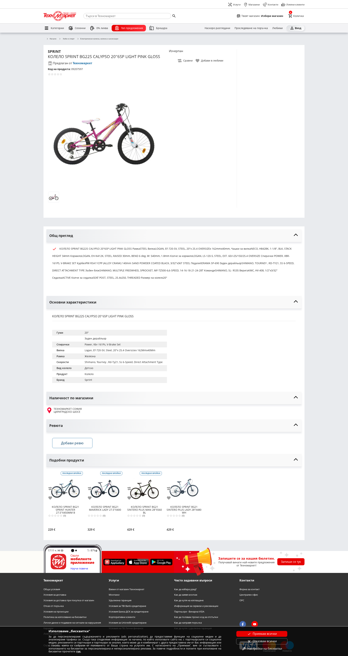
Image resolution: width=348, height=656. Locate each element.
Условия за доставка (55, 595)
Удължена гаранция (120, 600)
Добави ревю (72, 442)
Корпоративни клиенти (122, 617)
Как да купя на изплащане (189, 600)
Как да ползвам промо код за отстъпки (196, 617)
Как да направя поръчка (188, 622)
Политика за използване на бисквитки (65, 617)
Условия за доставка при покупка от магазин (69, 600)
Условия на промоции (56, 611)
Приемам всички (265, 634)
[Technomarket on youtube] (254, 624)
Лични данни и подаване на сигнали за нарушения (72, 622)
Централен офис (248, 595)
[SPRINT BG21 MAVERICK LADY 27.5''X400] (105, 487)
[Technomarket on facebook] (242, 624)
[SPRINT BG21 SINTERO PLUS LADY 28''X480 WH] (184, 487)
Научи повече (79, 568)
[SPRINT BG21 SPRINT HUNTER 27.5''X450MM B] (65, 487)
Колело (89, 374)
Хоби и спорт (68, 38)
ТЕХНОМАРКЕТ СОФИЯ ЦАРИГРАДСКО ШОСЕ (68, 410)
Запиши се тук (291, 562)
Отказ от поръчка (54, 606)
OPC (241, 600)
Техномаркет (82, 63)
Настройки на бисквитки (264, 649)
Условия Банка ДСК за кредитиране (128, 611)
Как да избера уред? (185, 589)
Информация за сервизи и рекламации (196, 606)
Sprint (88, 380)
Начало (53, 39)
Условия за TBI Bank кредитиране (127, 606)
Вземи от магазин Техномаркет (126, 589)
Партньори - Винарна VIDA (189, 611)
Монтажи (114, 595)
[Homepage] (60, 16)
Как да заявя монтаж (185, 595)
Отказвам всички (265, 641)
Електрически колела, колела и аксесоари (99, 39)
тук (78, 651)
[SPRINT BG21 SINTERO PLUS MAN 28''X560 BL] (144, 487)
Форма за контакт (249, 589)
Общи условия (52, 589)
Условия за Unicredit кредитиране (127, 622)
